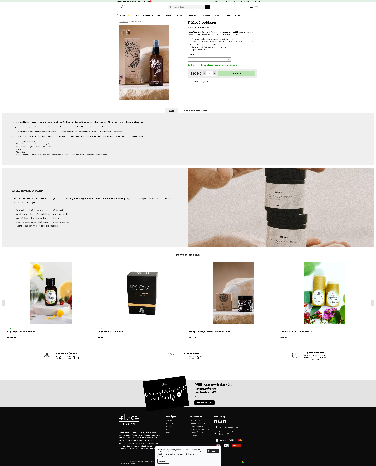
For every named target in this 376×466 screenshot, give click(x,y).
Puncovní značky (197, 432)
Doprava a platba (196, 426)
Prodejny (216, 1)
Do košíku (236, 73)
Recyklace (194, 435)
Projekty (169, 429)
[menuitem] (124, 15)
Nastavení (163, 461)
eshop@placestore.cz (228, 427)
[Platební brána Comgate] (229, 440)
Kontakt (257, 1)
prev (3, 302)
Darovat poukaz (204, 402)
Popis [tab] (171, 110)
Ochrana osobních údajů (199, 429)
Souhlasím (212, 451)
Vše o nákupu (245, 1)
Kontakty (169, 432)
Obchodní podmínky (198, 423)
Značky (234, 1)
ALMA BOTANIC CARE (203, 27)
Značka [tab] (194, 110)
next (369, 302)
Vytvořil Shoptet (250, 462)
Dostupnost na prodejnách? (226, 65)
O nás (225, 1)
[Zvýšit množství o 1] (214, 73)
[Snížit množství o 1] (204, 73)
